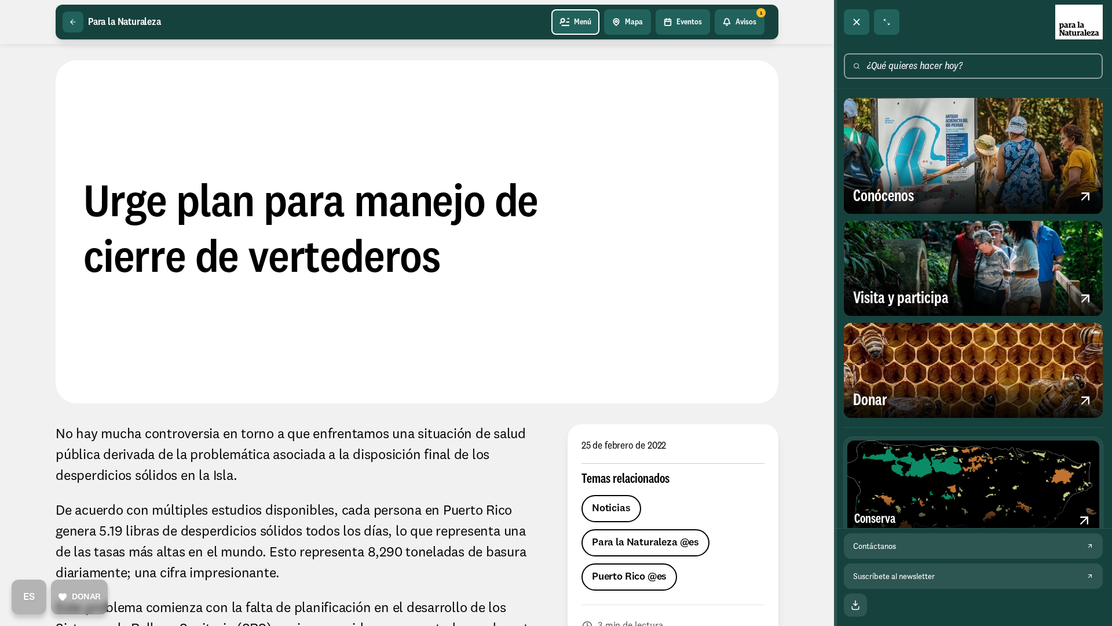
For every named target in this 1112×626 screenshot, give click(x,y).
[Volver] (73, 22)
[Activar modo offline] (855, 605)
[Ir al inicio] (1079, 22)
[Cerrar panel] (856, 22)
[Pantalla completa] (886, 22)
